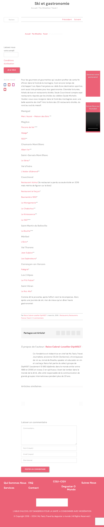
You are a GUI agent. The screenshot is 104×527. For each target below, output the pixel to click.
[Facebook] (5, 84)
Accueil (34, 8)
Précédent (67, 19)
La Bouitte (25, 231)
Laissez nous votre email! (9, 49)
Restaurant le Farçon (30, 191)
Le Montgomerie (28, 203)
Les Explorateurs (28, 258)
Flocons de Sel (27, 127)
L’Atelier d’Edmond (29, 171)
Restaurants (64, 315)
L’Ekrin (24, 242)
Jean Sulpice (27, 252)
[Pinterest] (5, 89)
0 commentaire (38, 318)
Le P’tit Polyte (27, 280)
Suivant (77, 19)
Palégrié (24, 269)
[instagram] (92, 490)
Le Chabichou (27, 208)
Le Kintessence (28, 214)
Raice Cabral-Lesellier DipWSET (35, 315)
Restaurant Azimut (29, 182)
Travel (53, 8)
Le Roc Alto (26, 291)
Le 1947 (24, 220)
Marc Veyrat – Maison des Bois (35, 116)
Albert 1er (25, 149)
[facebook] (85, 490)
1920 (23, 139)
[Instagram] (13, 84)
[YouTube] (9, 84)
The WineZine (44, 8)
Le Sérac (25, 160)
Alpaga (24, 133)
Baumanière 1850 (29, 197)
